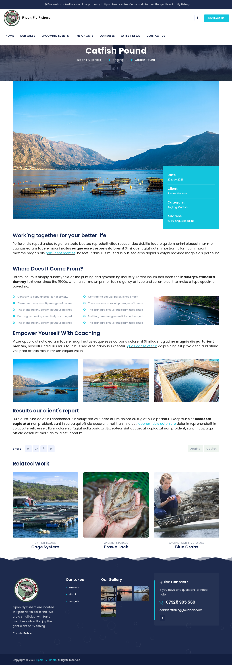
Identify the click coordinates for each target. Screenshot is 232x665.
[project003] (186, 380)
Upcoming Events (55, 36)
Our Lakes (27, 36)
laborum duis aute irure (157, 423)
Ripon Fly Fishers (46, 660)
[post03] (116, 380)
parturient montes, (61, 253)
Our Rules (107, 36)
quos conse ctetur (142, 346)
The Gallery (84, 36)
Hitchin (73, 594)
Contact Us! (216, 18)
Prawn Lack (116, 547)
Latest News (130, 36)
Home (9, 36)
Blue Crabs (186, 547)
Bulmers (74, 587)
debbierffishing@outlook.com (181, 610)
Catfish (211, 448)
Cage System (45, 547)
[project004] (45, 380)
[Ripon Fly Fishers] (27, 18)
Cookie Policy (22, 633)
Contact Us (155, 36)
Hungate (74, 601)
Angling (195, 448)
